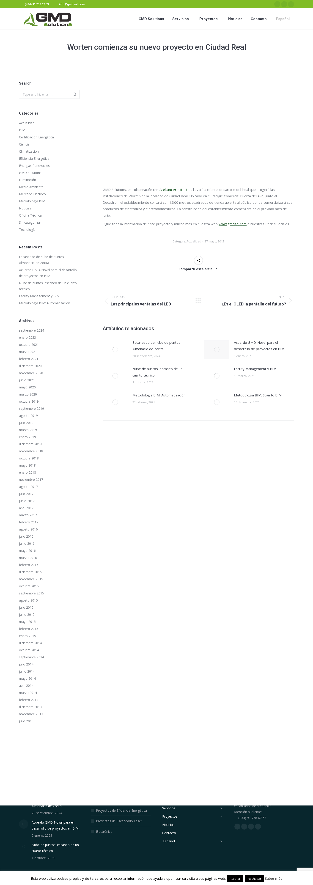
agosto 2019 (28, 415)
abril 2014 (26, 685)
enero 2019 (27, 437)
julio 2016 (26, 536)
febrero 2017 (28, 522)
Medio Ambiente (31, 187)
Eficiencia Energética (34, 158)
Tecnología (27, 229)
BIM (22, 130)
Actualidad (194, 241)
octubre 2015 (29, 586)
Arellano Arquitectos (175, 189)
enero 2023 (27, 337)
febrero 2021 (28, 359)
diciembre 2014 (30, 643)
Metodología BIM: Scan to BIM (258, 395)
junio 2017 (27, 501)
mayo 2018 (27, 465)
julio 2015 (26, 607)
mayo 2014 (27, 678)
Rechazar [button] (254, 879)
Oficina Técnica (30, 215)
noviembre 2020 (31, 373)
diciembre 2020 (30, 366)
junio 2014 (27, 671)
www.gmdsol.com (233, 224)
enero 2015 (27, 636)
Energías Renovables (34, 165)
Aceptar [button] (235, 879)
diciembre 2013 (30, 707)
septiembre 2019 (31, 408)
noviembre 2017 (31, 479)
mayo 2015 (27, 621)
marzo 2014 (28, 692)
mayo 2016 (27, 550)
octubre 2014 (29, 650)
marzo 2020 (28, 394)
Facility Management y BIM (255, 368)
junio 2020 (27, 380)
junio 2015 (27, 614)
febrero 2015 (28, 629)
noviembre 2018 (31, 451)
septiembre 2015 (31, 593)
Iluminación (27, 180)
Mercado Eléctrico (32, 194)
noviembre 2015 (31, 579)
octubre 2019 (29, 401)
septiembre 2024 (31, 330)
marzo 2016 (28, 557)
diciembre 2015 (30, 572)
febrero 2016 (28, 565)
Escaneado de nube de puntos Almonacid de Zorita (156, 345)
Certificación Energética (36, 137)
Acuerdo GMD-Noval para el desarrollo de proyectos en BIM (259, 345)
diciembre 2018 (30, 444)
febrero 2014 (28, 700)
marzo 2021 (28, 351)
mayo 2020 (27, 387)
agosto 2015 (28, 600)
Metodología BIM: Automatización (158, 395)
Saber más (273, 878)
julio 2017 (26, 494)
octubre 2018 (29, 458)
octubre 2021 (29, 344)
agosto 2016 (28, 529)
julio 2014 (26, 664)
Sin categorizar (30, 222)
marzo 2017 (28, 515)
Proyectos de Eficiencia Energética (121, 810)
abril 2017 (26, 508)
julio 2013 (26, 721)
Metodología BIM (32, 201)
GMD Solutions (30, 172)
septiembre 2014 (31, 657)
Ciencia (24, 144)
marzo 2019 (28, 430)
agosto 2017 (28, 486)
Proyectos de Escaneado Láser (119, 821)
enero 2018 (27, 472)
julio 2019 (26, 423)
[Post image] (115, 349)
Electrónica (104, 831)
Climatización (29, 151)
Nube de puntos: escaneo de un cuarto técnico (157, 371)
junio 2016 (27, 543)
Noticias (25, 208)
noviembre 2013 (31, 714)
